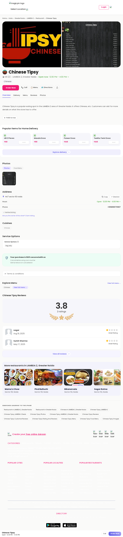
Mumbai (28, 483)
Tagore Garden (67, 493)
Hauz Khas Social (104, 493)
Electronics (76, 443)
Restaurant (40, 18)
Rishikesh (11, 489)
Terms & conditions (15, 273)
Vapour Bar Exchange (88, 483)
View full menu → (114, 283)
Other (105, 443)
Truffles (82, 470)
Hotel (86, 443)
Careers (74, 507)
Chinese (7, 228)
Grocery (57, 443)
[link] (16, 139)
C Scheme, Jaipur (68, 483)
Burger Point (102, 474)
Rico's (99, 489)
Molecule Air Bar (86, 480)
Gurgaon (29, 470)
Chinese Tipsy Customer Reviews (16, 419)
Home (4, 18)
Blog (45, 503)
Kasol (10, 493)
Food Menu (18, 168)
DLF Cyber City (50, 477)
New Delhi (12, 470)
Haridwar (28, 493)
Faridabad (29, 477)
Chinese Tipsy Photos (38, 414)
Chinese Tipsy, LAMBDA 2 (99, 410)
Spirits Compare (63, 503)
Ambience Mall (67, 477)
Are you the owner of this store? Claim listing (18, 216)
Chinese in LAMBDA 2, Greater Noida (73, 410)
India (11, 18)
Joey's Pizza (84, 489)
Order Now (11, 88)
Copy (106, 197)
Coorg (27, 489)
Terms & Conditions (79, 503)
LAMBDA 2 (30, 18)
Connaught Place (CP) (70, 489)
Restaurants (28, 443)
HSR (45, 474)
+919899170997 (114, 207)
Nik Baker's (83, 477)
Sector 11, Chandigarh (52, 483)
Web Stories (84, 507)
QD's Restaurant (86, 493)
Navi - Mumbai (14, 486)
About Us (27, 503)
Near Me (52, 503)
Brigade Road (66, 470)
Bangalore (12, 474)
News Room (17, 503)
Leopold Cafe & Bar (105, 486)
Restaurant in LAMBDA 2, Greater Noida (18, 410)
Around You (37, 503)
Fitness (66, 443)
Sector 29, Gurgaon (69, 474)
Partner (108, 503)
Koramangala (49, 470)
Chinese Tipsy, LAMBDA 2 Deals (15, 414)
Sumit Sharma (20, 341)
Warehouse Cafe (104, 480)
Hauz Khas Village (51, 493)
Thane (28, 486)
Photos (6, 168)
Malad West (48, 489)
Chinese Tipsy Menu (68, 419)
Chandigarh (30, 474)
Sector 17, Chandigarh (70, 480)
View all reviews (60, 354)
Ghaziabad (12, 477)
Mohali (10, 483)
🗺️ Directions (46, 87)
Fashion (47, 443)
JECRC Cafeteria (104, 483)
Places (100, 503)
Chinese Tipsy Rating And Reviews (44, 419)
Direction (116, 197)
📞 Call (24, 87)
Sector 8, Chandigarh (52, 480)
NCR (27, 480)
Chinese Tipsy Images (111, 419)
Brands (37, 507)
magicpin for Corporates (51, 507)
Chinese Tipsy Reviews (90, 414)
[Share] (57, 87)
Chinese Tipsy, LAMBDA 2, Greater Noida (64, 414)
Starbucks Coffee (86, 486)
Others (102, 517)
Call (104, 534)
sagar (16, 330)
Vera (65, 507)
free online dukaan (36, 434)
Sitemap (92, 503)
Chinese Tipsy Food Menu (89, 419)
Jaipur (10, 480)
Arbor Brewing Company (88, 474)
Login (103, 7)
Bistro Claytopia (103, 470)
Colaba (64, 486)
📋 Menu (34, 87)
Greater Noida (20, 18)
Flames (100, 477)
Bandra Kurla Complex (52, 486)
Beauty (38, 443)
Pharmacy (96, 443)
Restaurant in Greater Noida (46, 410)
